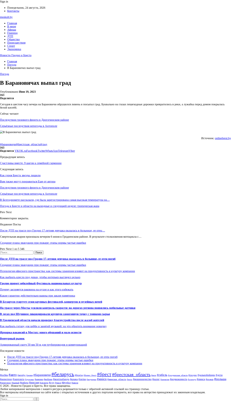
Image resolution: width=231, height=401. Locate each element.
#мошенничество (142, 379)
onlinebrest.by (223, 138)
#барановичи (8, 144)
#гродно (192, 375)
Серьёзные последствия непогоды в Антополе (28, 125)
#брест (104, 374)
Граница (12, 32)
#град (43, 144)
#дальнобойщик (206, 375)
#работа (24, 382)
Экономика (14, 49)
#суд (51, 382)
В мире (11, 26)
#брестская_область (28, 144)
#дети (219, 374)
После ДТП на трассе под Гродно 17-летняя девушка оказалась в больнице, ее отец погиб (58, 258)
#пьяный (15, 383)
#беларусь (62, 374)
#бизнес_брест (90, 375)
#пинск (201, 379)
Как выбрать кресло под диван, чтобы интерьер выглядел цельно (40, 277)
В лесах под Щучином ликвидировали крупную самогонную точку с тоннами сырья (55, 314)
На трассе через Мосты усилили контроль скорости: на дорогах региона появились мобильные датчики (67, 307)
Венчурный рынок (12, 338)
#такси (58, 383)
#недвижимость (178, 379)
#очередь (192, 379)
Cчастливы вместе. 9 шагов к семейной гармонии (31, 163)
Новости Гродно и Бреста (15, 55)
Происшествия (16, 42)
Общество (13, 39)
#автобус (22, 375)
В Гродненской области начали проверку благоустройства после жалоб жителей (52, 320)
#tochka (4, 375)
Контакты (13, 10)
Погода (4, 74)
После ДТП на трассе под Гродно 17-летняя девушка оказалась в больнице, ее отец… (52, 230)
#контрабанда (61, 379)
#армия (29, 375)
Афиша (11, 29)
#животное (6, 379)
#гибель (162, 375)
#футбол (66, 382)
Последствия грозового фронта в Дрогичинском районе (34, 119)
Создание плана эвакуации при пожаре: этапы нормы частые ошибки (43, 242)
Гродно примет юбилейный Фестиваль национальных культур (41, 283)
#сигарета (44, 383)
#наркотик (164, 379)
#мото (129, 379)
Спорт (11, 45)
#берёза (79, 375)
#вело (153, 375)
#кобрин (48, 379)
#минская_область (116, 379)
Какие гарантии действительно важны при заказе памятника (37, 295)
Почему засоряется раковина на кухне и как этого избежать (36, 289)
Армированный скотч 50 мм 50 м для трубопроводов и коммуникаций (43, 344)
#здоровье (29, 379)
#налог (156, 379)
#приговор (5, 382)
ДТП (10, 36)
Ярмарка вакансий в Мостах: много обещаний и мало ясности (40, 332)
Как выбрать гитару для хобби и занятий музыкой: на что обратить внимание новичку (53, 326)
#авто (13, 375)
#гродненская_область (178, 375)
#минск (102, 379)
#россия (34, 382)
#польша (220, 379)
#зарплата (18, 379)
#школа (74, 383)
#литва (82, 379)
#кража (74, 379)
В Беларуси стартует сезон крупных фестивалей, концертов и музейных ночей (51, 301)
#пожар (209, 379)
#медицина (91, 379)
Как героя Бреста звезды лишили (20, 175)
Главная (12, 23)
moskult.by (6, 17)
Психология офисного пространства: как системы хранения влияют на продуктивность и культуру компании (67, 271)
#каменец (39, 379)
